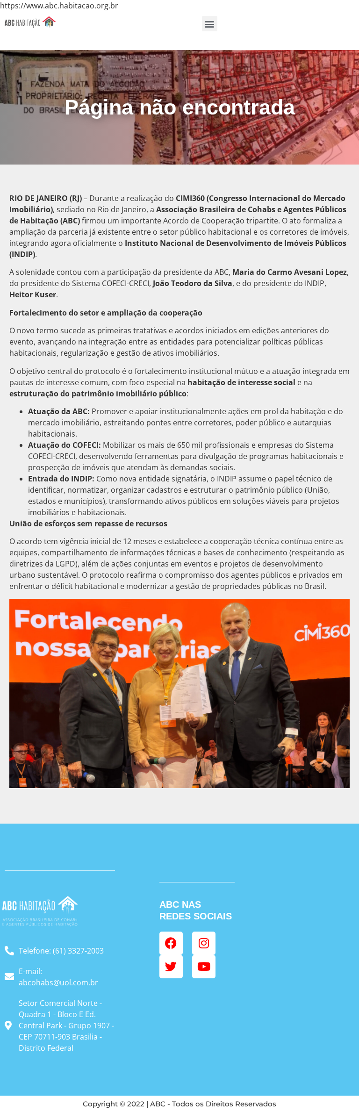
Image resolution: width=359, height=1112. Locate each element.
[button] (209, 23)
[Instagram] (203, 943)
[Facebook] (171, 943)
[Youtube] (203, 966)
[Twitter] (171, 966)
